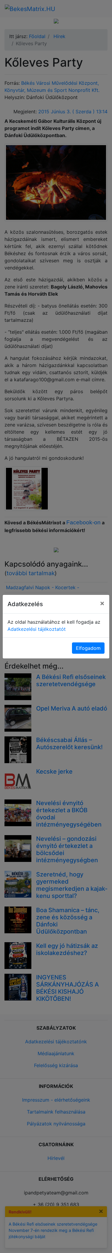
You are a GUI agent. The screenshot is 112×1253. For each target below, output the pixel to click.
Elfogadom (88, 648)
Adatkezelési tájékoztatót (36, 629)
